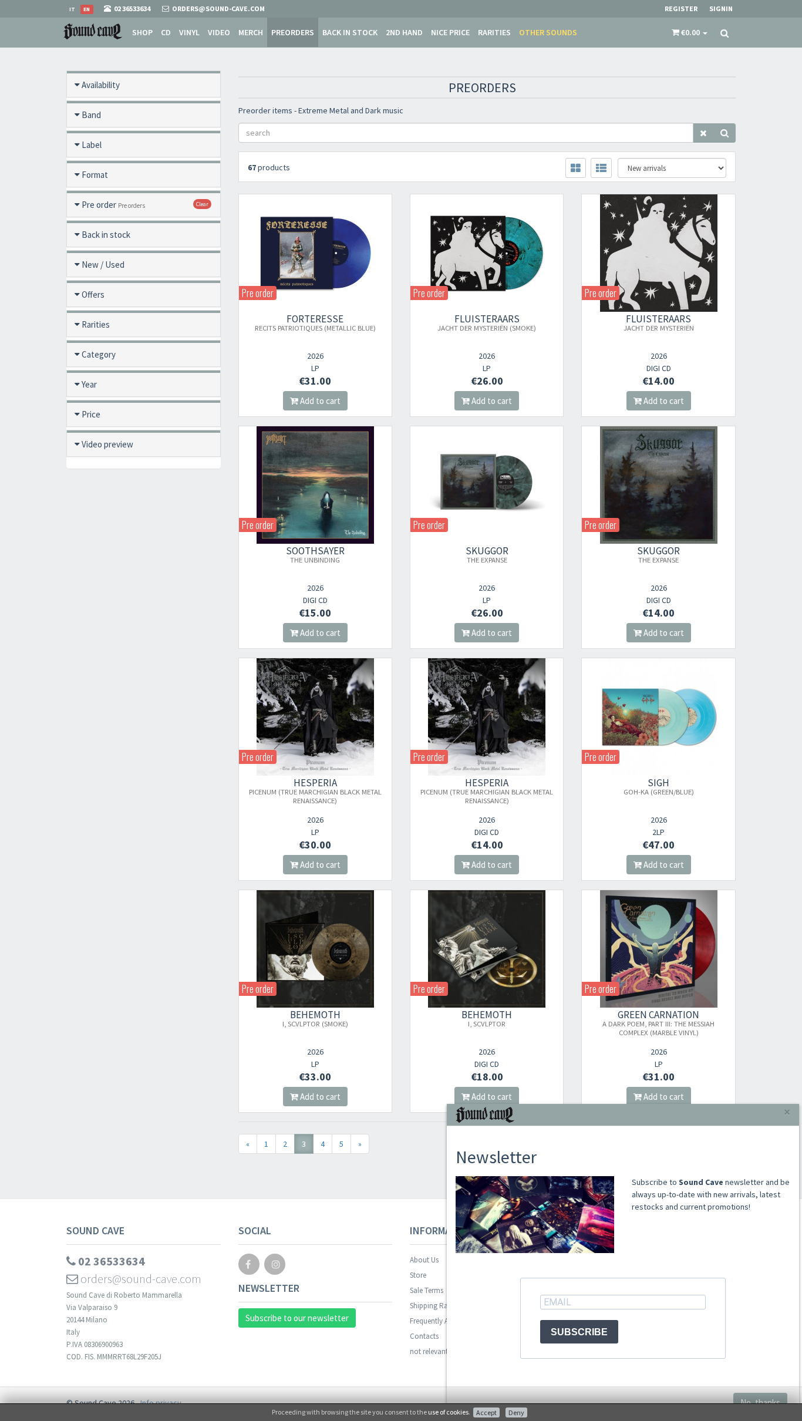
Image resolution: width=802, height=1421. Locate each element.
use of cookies (448, 1411)
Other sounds (548, 32)
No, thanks (760, 1402)
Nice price (450, 32)
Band (91, 114)
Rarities (494, 32)
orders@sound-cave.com (139, 1278)
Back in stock (350, 32)
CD (166, 32)
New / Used (103, 264)
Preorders (292, 32)
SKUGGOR (487, 554)
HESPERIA (315, 790)
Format (95, 174)
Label (92, 144)
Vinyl (189, 32)
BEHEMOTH (315, 1018)
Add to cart (319, 400)
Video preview (107, 444)
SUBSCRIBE (579, 1332)
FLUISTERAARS (486, 322)
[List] (601, 168)
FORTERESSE (315, 322)
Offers (93, 294)
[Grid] (575, 168)
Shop (142, 32)
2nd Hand (404, 32)
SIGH (659, 786)
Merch (250, 32)
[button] (689, 32)
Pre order (113, 204)
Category (99, 354)
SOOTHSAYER (315, 554)
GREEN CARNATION (658, 1022)
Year (89, 384)
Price (91, 414)
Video (219, 32)
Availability (101, 84)
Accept (486, 1412)
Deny (516, 1412)
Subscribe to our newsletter (297, 1318)
